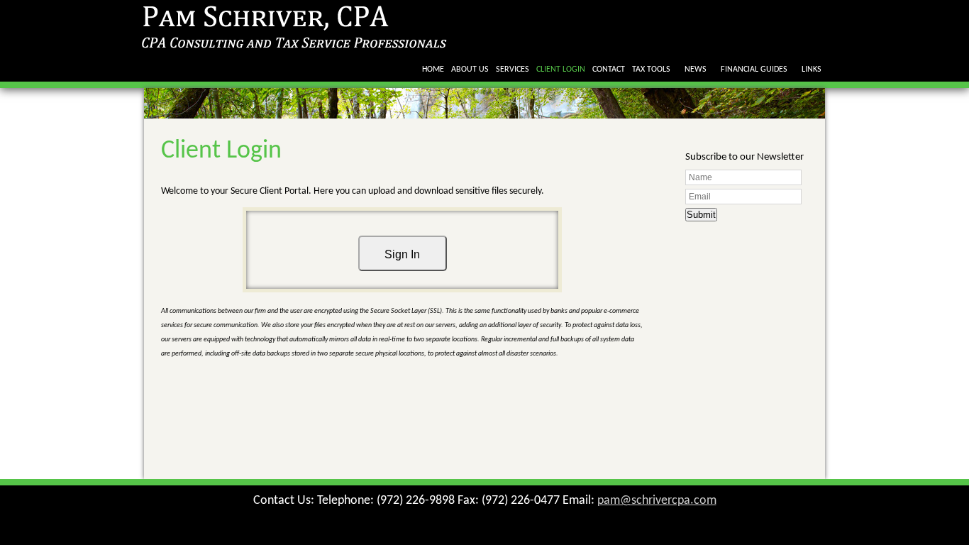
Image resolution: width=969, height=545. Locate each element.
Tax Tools (651, 69)
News (696, 69)
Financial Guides (754, 69)
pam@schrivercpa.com (656, 500)
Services (512, 69)
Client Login (560, 69)
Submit (701, 214)
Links (811, 69)
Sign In (402, 254)
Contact (608, 69)
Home (433, 69)
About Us (470, 69)
